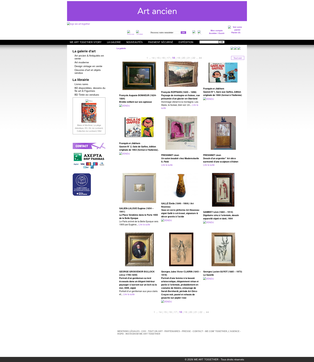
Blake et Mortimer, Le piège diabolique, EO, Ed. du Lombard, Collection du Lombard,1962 (89, 128)
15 (158, 57)
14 (153, 57)
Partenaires (172, 331)
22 (193, 57)
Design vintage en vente (88, 66)
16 (163, 57)
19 (178, 57)
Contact (198, 331)
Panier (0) (235, 32)
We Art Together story (86, 42)
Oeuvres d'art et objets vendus (88, 71)
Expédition (186, 42)
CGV (143, 331)
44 (200, 57)
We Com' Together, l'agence (222, 331)
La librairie (81, 80)
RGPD (120, 334)
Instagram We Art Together (143, 334)
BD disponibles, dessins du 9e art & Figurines (90, 89)
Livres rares (81, 84)
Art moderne (82, 62)
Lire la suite (167, 164)
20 (183, 57)
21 (188, 57)
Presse (186, 331)
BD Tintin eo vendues (87, 94)
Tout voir (238, 57)
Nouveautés (134, 42)
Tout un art (155, 331)
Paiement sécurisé (160, 42)
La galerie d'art (84, 51)
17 (168, 57)
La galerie (114, 42)
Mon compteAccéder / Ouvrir (216, 32)
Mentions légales (128, 331)
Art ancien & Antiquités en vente (89, 57)
